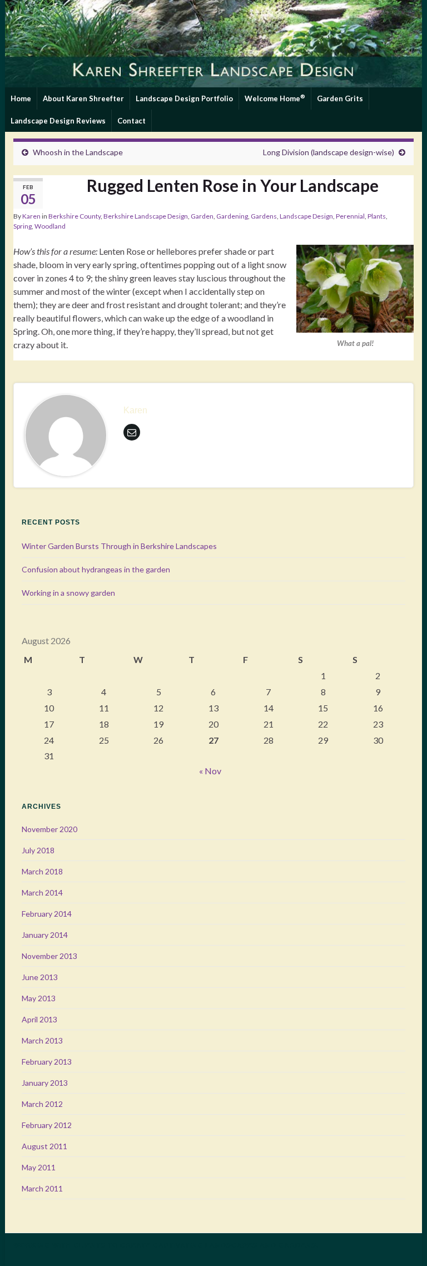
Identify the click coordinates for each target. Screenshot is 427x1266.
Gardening (232, 216)
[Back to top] (402, 1241)
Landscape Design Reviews (58, 120)
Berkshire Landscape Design (145, 216)
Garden (202, 216)
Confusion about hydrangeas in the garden (96, 569)
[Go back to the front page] (213, 43)
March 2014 (42, 892)
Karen (31, 216)
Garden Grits (340, 98)
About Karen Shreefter (83, 98)
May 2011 (39, 1167)
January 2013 (45, 1082)
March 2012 (42, 1104)
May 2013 (39, 998)
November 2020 (49, 829)
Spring (22, 226)
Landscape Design (306, 216)
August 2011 (44, 1146)
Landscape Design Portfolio (184, 98)
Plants (377, 216)
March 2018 (42, 871)
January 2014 (45, 934)
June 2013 (40, 977)
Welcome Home (275, 98)
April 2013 (39, 1019)
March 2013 (42, 1040)
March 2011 (42, 1188)
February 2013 (47, 1061)
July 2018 (38, 850)
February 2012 (47, 1125)
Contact (131, 120)
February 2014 (47, 913)
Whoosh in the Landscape (78, 152)
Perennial (350, 216)
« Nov (210, 770)
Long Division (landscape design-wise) (328, 152)
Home (21, 98)
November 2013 (49, 956)
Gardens (264, 216)
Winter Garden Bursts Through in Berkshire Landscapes (119, 546)
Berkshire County (74, 216)
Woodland (50, 226)
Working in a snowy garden (68, 592)
